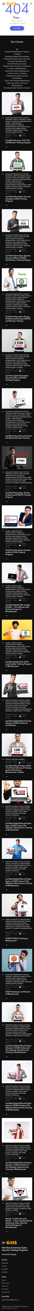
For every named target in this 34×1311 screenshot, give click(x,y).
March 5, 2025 (9, 872)
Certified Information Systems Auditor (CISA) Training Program (18, 552)
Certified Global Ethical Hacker (17, 56)
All (17, 49)
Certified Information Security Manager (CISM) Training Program (18, 198)
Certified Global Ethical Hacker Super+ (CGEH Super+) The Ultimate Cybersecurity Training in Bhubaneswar (18, 882)
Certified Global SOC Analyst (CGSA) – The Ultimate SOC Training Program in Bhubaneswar (17, 608)
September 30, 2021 (10, 134)
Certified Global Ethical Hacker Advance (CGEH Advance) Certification (18, 723)
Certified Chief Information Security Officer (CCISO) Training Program (16, 378)
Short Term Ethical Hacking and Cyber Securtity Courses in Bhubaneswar (17, 83)
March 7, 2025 (9, 932)
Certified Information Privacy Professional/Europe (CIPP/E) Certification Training (17, 318)
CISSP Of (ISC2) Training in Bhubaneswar (16, 939)
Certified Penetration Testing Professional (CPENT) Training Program (18, 495)
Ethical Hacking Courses (17, 64)
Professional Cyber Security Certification (17, 77)
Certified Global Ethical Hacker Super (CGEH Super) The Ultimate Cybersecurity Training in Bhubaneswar (18, 826)
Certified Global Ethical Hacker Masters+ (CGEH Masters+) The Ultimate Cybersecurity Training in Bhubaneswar (18, 1166)
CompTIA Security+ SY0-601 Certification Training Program (18, 141)
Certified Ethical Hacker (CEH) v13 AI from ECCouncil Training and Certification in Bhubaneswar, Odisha (18, 769)
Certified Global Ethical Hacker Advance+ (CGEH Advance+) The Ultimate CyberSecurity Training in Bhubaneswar (18, 1049)
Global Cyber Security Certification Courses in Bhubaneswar (17, 67)
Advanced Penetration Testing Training (17, 53)
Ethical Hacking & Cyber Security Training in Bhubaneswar (17, 60)
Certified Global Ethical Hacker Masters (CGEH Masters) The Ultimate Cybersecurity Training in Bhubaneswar (18, 1106)
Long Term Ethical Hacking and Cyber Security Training (17, 72)
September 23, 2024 (11, 429)
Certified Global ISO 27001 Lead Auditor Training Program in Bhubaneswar (18, 664)
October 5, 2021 (9, 369)
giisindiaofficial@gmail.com (10, 1300)
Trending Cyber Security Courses (17, 88)
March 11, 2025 (9, 1156)
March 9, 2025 (9, 1097)
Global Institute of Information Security (14, 1306)
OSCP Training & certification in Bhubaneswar (17, 993)
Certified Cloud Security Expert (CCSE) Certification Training (18, 437)
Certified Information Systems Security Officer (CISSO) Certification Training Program (18, 258)
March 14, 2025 (9, 1212)
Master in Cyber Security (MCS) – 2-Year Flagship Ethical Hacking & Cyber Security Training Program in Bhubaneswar (18, 1222)
